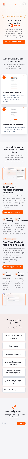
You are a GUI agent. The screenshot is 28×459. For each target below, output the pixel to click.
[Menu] (24, 4)
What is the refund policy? (11, 390)
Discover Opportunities (11, 267)
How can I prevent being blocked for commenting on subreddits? (13, 362)
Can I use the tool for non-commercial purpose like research (13, 372)
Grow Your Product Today (13, 42)
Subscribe (21, 423)
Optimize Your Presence (12, 212)
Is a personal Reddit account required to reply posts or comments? (13, 337)
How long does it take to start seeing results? (13, 345)
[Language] (19, 4)
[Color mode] (15, 4)
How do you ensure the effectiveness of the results (13, 353)
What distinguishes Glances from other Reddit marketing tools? (13, 381)
